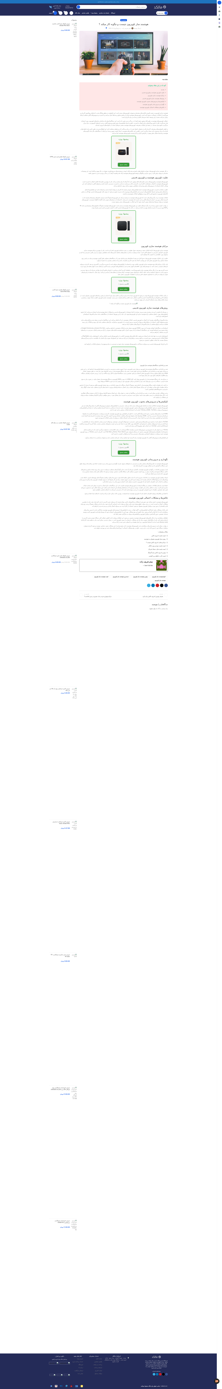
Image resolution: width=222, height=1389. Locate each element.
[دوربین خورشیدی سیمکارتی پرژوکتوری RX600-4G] (74, 1285)
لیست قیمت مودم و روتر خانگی (157, 546)
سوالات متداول (98, 1373)
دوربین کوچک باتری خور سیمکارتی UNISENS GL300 (60, 556)
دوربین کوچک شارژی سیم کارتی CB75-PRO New (61, 290)
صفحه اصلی (99, 1358)
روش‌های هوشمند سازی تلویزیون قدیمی (153, 98)
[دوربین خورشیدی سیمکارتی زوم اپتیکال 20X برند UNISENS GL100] (74, 1152)
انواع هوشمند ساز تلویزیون (159, 576)
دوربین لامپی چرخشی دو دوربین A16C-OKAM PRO (61, 822)
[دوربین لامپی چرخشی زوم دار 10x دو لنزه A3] (74, 753)
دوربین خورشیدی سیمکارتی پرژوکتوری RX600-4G (62, 1221)
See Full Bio (148, 565)
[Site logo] (159, 7)
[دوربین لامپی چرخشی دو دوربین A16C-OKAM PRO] (74, 886)
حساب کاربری (98, 1370)
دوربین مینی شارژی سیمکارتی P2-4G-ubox (60, 955)
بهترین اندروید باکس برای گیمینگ (157, 552)
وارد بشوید (152, 608)
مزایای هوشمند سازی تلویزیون (156, 95)
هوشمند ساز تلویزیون (160, 580)
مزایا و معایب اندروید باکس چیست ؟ (156, 542)
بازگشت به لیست (123, 595)
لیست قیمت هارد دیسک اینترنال (157, 549)
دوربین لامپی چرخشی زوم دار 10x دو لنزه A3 (60, 689)
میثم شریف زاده (126, 28)
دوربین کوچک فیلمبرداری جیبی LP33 (60, 156)
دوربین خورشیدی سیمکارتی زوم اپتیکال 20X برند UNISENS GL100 (60, 1088)
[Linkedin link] (153, 585)
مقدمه (162, 89)
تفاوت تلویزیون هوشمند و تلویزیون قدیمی (153, 92)
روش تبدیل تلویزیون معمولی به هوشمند (155, 539)
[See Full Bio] (143, 565)
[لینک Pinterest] (157, 585)
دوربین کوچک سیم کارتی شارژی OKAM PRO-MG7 (61, 24)
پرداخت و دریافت (97, 1364)
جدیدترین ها (123, 20)
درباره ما (81, 1367)
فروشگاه (80, 1364)
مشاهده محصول (123, 164)
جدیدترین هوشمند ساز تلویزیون (121, 576)
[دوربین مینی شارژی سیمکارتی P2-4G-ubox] (74, 1019)
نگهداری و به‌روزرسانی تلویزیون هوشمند (153, 104)
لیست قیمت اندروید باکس (158, 535)
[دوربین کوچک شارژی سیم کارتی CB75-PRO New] (74, 354)
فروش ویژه (80, 1358)
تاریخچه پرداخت (98, 1367)
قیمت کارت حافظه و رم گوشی (157, 556)
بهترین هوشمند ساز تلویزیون (140, 576)
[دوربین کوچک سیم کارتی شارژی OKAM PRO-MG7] (74, 88)
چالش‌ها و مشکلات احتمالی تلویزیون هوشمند (152, 107)
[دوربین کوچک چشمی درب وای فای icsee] (74, 487)
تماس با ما (80, 1373)
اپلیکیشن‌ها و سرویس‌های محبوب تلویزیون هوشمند (150, 101)
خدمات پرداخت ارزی (77, 1361)
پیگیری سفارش (98, 1361)
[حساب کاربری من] (71, 13)
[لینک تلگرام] (148, 585)
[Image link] (156, 1356)
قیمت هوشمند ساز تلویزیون (101, 576)
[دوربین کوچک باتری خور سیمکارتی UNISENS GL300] (74, 620)
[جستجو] (78, 7)
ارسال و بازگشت (78, 1370)
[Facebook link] (166, 585)
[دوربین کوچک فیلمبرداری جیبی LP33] (74, 221)
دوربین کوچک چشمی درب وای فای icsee (60, 423)
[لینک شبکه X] (161, 585)
